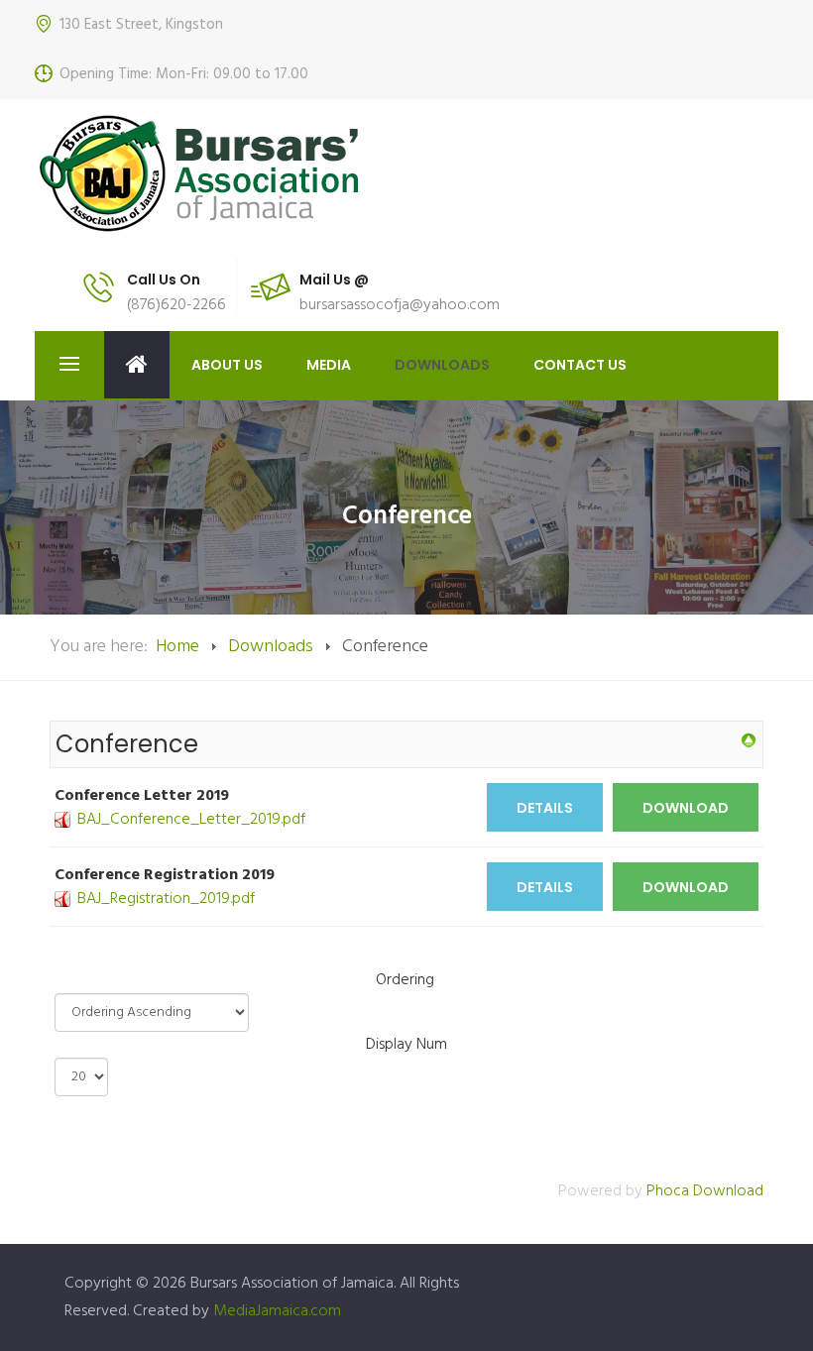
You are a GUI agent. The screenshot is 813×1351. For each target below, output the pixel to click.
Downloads (442, 365)
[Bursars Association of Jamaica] (206, 173)
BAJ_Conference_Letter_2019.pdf (191, 820)
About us (227, 365)
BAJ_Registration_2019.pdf (166, 899)
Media (328, 365)
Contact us (580, 365)
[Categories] (748, 740)
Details (545, 808)
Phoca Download (704, 1191)
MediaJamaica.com (277, 1311)
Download (685, 808)
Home (137, 364)
